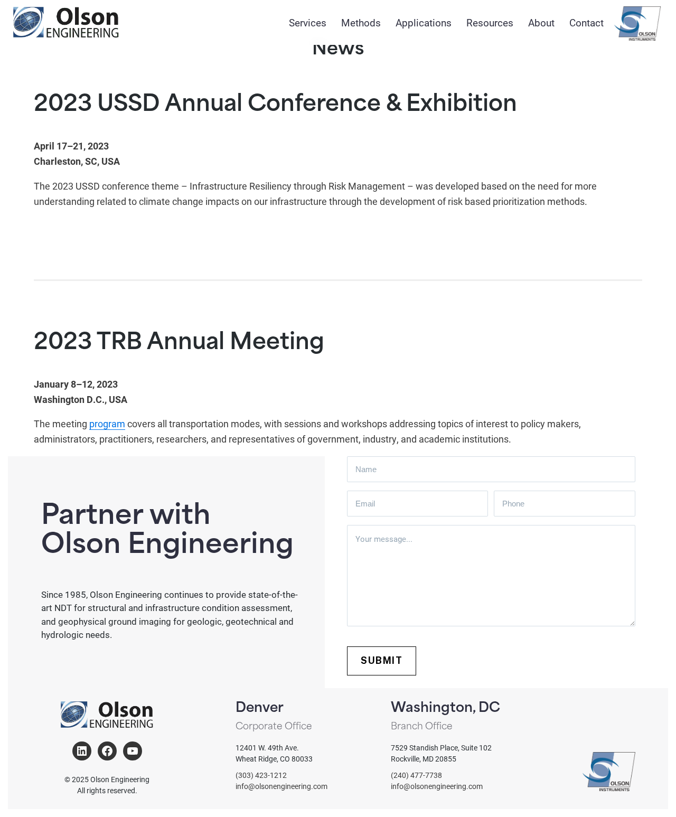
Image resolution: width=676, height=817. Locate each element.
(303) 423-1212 (261, 775)
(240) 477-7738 (416, 775)
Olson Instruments (637, 23)
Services (307, 22)
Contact (586, 22)
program (107, 423)
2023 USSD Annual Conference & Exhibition (275, 105)
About (541, 22)
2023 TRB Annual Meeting (179, 343)
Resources (489, 22)
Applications (424, 22)
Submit (381, 660)
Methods (361, 22)
